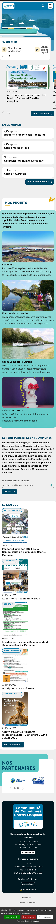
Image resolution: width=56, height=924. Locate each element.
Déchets (7, 604)
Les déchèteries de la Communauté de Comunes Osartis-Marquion (25, 644)
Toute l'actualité (41, 113)
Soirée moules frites (16, 147)
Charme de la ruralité (15, 313)
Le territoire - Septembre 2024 (21, 598)
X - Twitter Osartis (27, 889)
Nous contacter (28, 852)
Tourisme (12, 67)
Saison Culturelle (12, 410)
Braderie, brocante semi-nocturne (25, 134)
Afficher (8, 491)
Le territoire (9, 561)
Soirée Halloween (15, 173)
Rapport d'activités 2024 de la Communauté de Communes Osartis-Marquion (24, 552)
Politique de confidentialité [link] (28, 921)
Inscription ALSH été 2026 (18, 688)
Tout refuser (29, 917)
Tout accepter (12, 917)
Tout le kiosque (12, 744)
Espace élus (27, 884)
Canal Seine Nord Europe (17, 361)
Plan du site (27, 898)
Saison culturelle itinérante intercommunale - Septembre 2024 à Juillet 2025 (24, 734)
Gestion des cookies (27, 903)
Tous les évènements (38, 181)
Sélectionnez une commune (15, 481)
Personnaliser (45, 917)
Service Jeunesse (11, 650)
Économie (8, 264)
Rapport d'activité (12, 510)
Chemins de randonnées (14, 49)
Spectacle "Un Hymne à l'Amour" (24, 160)
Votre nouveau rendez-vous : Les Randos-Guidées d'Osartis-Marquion (26, 98)
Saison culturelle (12, 694)
